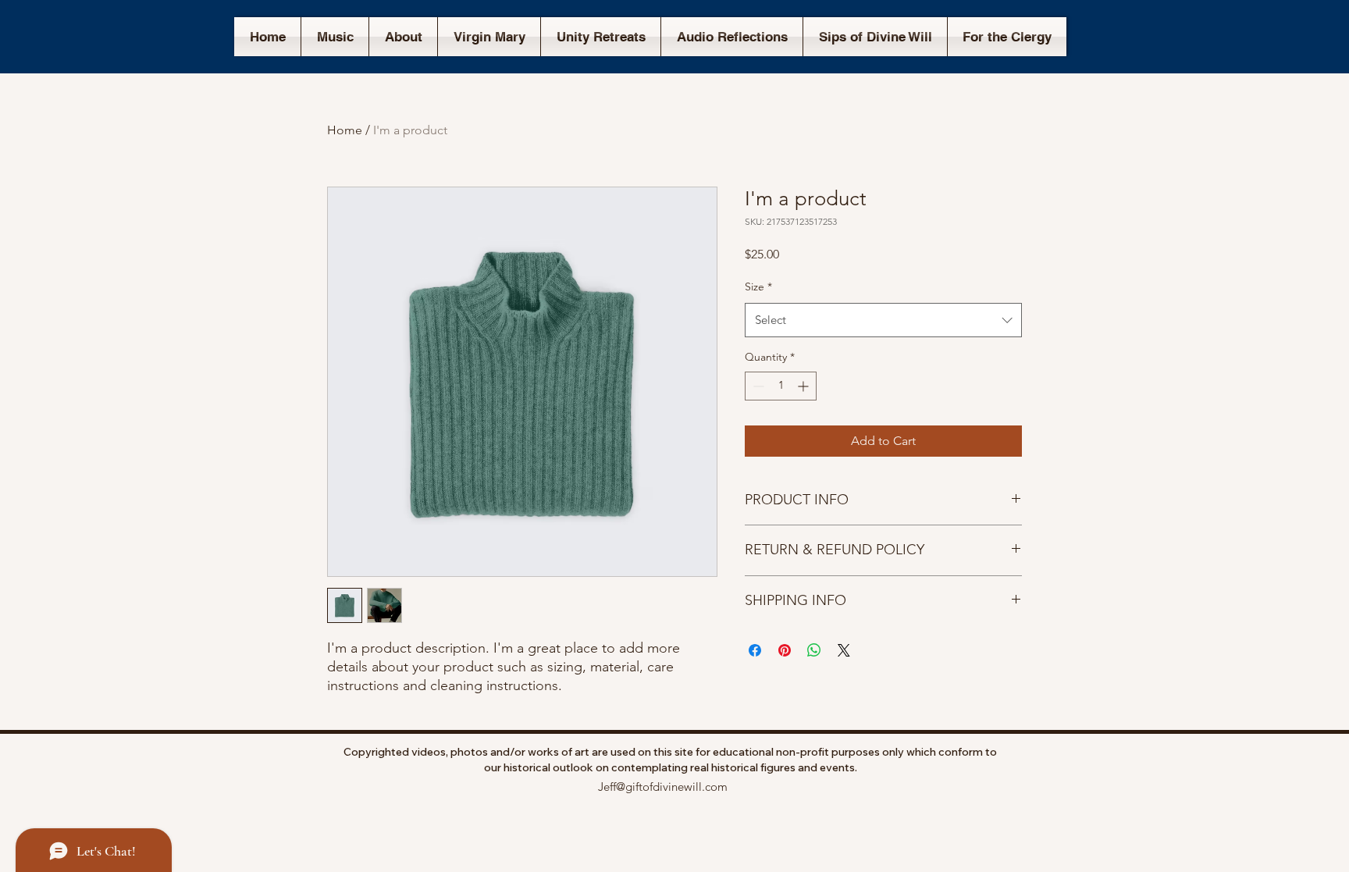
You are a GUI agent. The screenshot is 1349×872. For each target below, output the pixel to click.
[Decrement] (757, 386)
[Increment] (804, 386)
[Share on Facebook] (755, 650)
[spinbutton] (781, 386)
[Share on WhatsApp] (814, 650)
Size (758, 286)
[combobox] (883, 320)
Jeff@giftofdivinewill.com (663, 786)
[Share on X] (844, 650)
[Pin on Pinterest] (784, 650)
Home (344, 130)
